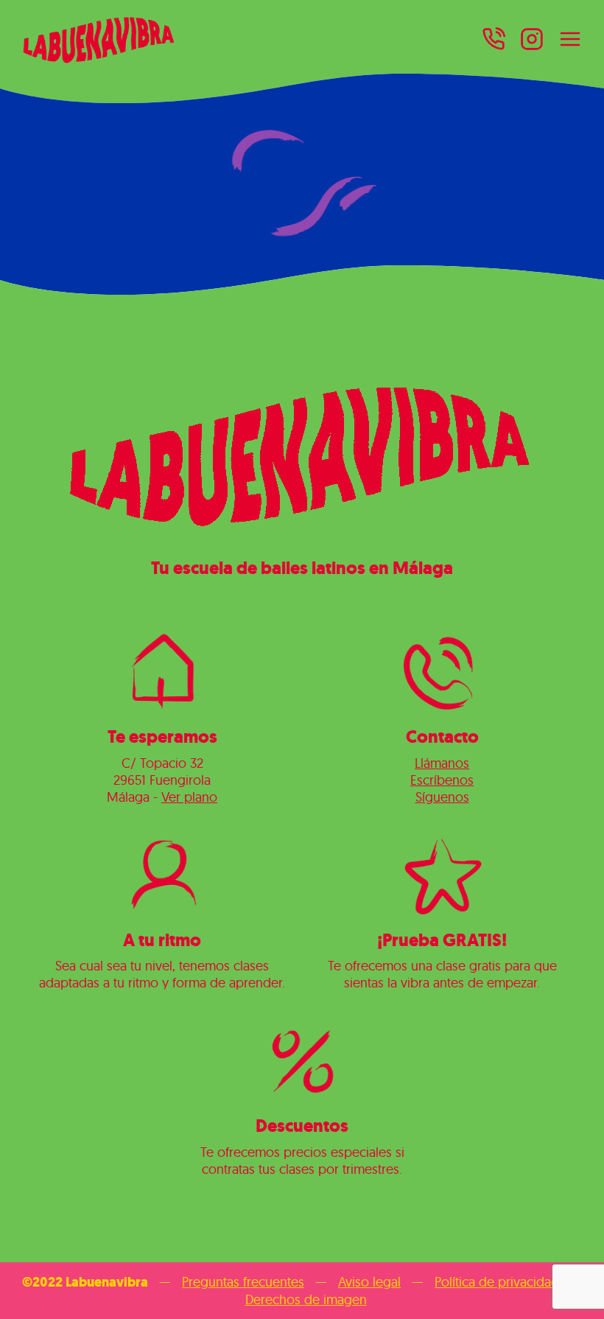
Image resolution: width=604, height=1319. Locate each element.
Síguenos (442, 796)
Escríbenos (442, 780)
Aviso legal (369, 1281)
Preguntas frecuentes (243, 1281)
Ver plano (189, 796)
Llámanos (442, 763)
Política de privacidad (497, 1281)
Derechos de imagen (306, 1299)
